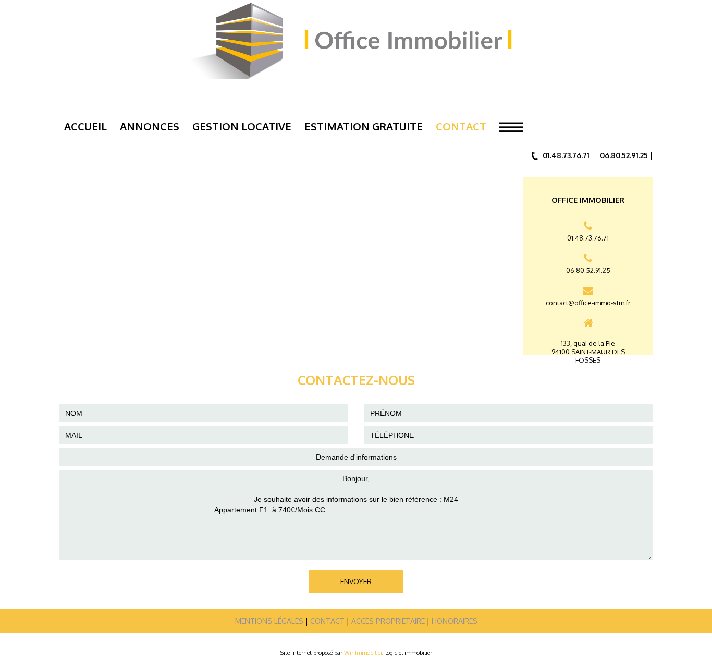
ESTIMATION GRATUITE (363, 126)
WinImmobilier (363, 652)
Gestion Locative (241, 126)
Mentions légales (269, 621)
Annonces (149, 126)
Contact (461, 126)
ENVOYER (356, 581)
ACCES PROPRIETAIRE (388, 621)
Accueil (85, 126)
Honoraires (454, 621)
